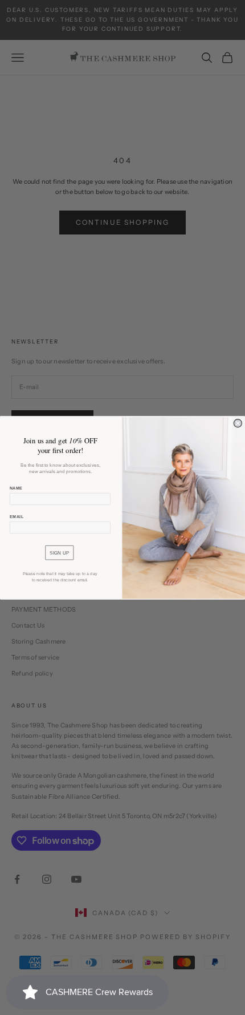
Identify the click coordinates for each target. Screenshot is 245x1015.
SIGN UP (59, 552)
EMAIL (17, 516)
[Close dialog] (238, 423)
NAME (16, 488)
